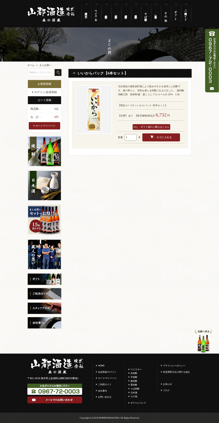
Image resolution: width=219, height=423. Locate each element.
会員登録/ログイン (107, 372)
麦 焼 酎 (126, 13)
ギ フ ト (175, 14)
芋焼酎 (134, 377)
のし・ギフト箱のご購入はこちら (151, 127)
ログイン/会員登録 (45, 92)
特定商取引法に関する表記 (176, 372)
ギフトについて (138, 403)
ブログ (166, 390)
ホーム (31, 65)
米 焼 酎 (106, 13)
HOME (101, 365)
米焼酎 (134, 373)
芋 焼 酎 (116, 13)
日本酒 (134, 392)
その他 (134, 396)
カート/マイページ (45, 125)
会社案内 (102, 390)
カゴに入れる (164, 137)
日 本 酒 (155, 13)
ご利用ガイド (185, 13)
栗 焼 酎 (135, 13)
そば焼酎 (145, 14)
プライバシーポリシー (174, 365)
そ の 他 (165, 13)
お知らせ (167, 384)
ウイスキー (96, 13)
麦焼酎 (134, 381)
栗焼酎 (134, 385)
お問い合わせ (104, 397)
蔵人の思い (86, 14)
